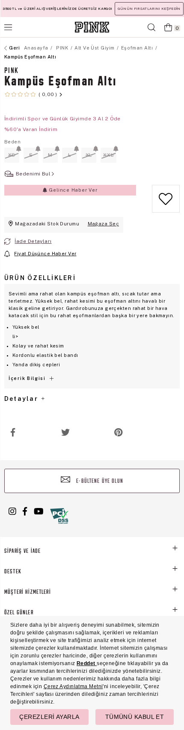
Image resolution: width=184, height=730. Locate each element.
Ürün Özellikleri (40, 277)
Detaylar (22, 398)
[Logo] (92, 27)
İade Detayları (33, 241)
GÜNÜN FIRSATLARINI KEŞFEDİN (149, 8)
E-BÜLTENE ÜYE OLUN (98, 481)
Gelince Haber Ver (72, 190)
